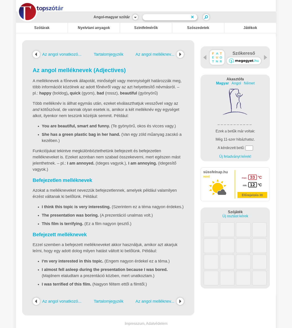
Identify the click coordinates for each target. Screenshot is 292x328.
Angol (236, 83)
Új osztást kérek (235, 216)
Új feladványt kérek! (235, 156)
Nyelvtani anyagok (94, 28)
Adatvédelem (156, 323)
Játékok (250, 28)
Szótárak (42, 28)
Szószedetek (198, 28)
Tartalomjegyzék (108, 54)
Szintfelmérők (146, 28)
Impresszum (134, 323)
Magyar (222, 83)
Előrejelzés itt (252, 195)
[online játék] (244, 60)
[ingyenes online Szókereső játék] (217, 57)
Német (249, 83)
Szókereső (243, 53)
